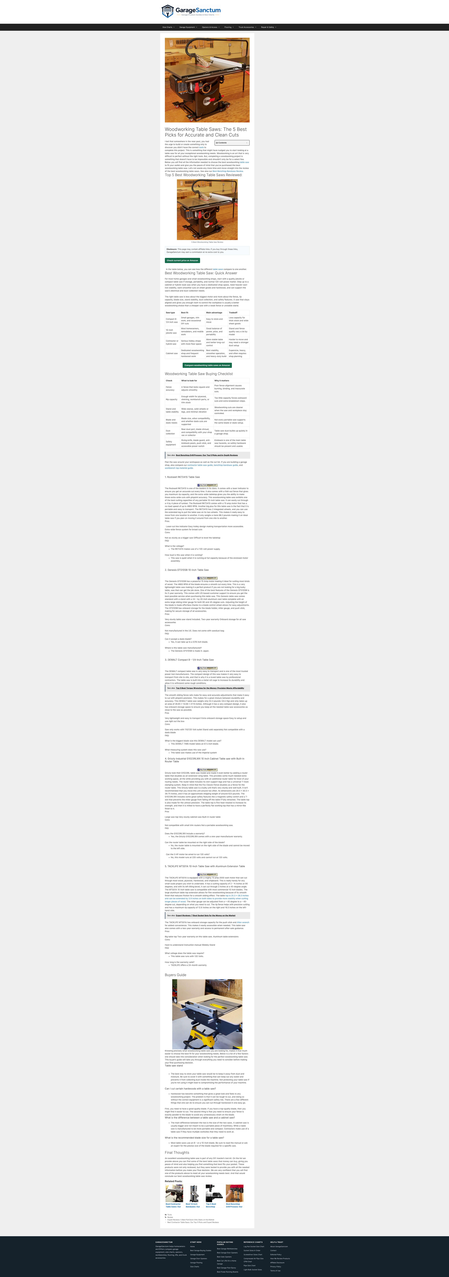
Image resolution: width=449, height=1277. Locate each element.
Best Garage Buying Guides (200, 1250)
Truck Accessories (246, 27)
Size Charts (167, 27)
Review (170, 1217)
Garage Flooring (196, 1263)
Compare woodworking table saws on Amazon (207, 365)
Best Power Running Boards (227, 1272)
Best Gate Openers (224, 1257)
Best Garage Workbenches (227, 1249)
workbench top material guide (179, 468)
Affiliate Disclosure (277, 1263)
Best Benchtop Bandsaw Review (228, 171)
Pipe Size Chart (249, 1265)
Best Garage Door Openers (227, 1253)
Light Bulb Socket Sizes (253, 1270)
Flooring (227, 27)
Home (192, 1246)
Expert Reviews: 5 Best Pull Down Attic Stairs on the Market (190, 1220)
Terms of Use (275, 1271)
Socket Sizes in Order (252, 1250)
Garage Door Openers (198, 1258)
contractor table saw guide (200, 465)
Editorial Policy (275, 1254)
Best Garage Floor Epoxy (226, 1268)
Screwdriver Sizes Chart (253, 1254)
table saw (244, 162)
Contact (273, 1250)
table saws (218, 269)
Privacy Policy (275, 1267)
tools (201, 147)
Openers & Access (209, 27)
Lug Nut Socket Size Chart (254, 1246)
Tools (169, 1215)
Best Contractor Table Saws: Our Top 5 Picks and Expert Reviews (193, 1222)
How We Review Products (280, 1258)
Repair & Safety (267, 27)
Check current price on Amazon (182, 260)
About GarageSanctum (279, 1246)
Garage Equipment (187, 27)
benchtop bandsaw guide (226, 465)
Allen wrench (243, 922)
